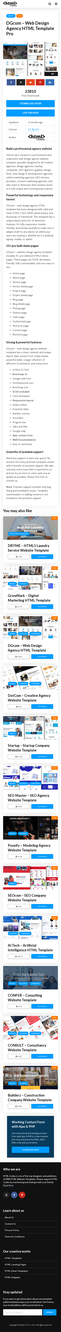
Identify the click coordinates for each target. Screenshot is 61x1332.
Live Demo (42, 556)
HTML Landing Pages (15, 1264)
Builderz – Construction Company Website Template (30, 1097)
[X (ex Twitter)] (6, 1195)
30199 (20, 756)
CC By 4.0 (33, 129)
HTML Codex (29, 1325)
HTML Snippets (12, 1277)
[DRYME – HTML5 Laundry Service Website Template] (30, 527)
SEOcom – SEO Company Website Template (27, 897)
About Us (9, 1217)
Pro (19, 16)
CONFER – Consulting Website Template (25, 997)
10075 (20, 606)
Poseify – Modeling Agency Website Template (29, 847)
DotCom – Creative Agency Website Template (29, 697)
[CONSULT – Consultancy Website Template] (30, 1027)
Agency (11, 16)
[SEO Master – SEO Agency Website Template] (30, 777)
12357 (19, 1056)
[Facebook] (14, 1195)
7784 (19, 557)
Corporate (35, 634)
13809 (20, 956)
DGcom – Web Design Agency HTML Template (27, 647)
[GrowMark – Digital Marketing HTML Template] (30, 577)
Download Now (30, 103)
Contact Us (10, 1223)
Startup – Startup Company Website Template (29, 747)
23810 (20, 656)
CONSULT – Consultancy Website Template (27, 1047)
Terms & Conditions (15, 1236)
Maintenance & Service (19, 534)
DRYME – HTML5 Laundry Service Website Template (28, 548)
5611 (20, 706)
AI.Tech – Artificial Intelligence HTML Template (30, 947)
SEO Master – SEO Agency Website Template (28, 797)
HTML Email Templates (16, 1271)
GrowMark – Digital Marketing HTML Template (29, 597)
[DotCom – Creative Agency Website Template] (30, 677)
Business (23, 584)
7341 (20, 1006)
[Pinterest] (22, 1195)
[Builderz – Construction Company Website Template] (30, 1077)
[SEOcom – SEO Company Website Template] (30, 877)
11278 (19, 806)
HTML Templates (13, 1258)
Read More (8, 1185)
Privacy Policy (12, 1230)
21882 (19, 1106)
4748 (19, 856)
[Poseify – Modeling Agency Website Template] (30, 827)
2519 (20, 906)
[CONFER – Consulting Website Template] (30, 977)
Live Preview (30, 112)
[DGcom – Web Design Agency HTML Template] (30, 627)
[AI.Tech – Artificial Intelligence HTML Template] (30, 927)
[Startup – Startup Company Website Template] (30, 727)
